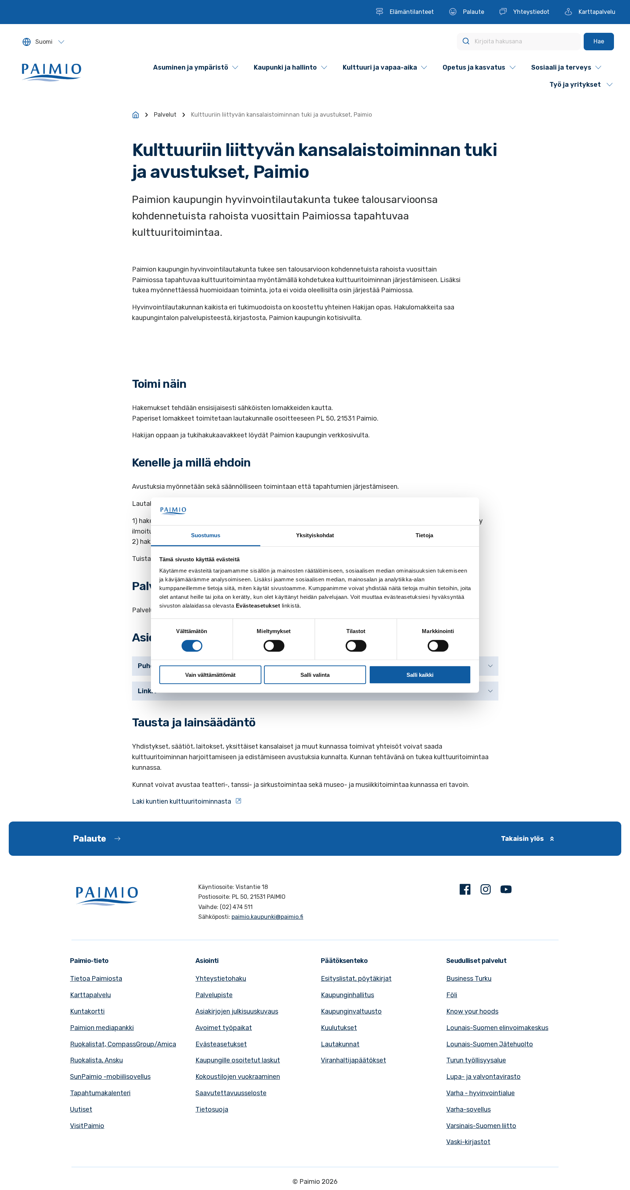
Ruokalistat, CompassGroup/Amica (123, 1044)
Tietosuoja (211, 1109)
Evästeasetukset (221, 1044)
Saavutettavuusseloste (231, 1093)
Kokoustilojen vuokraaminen (237, 1077)
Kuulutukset (339, 1028)
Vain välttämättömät (210, 675)
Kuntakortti (87, 1011)
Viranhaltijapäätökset (353, 1060)
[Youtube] (506, 891)
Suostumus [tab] (206, 535)
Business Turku (468, 979)
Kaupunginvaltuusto (351, 1011)
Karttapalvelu (90, 995)
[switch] (274, 645)
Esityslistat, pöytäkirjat (356, 979)
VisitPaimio (87, 1126)
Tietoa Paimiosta (96, 979)
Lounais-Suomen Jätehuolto (489, 1044)
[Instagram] (485, 891)
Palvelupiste (214, 995)
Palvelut (165, 114)
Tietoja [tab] (424, 535)
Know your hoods (472, 1011)
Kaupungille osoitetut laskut (237, 1060)
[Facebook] (465, 891)
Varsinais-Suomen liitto (481, 1126)
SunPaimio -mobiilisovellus (110, 1077)
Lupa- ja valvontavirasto (483, 1077)
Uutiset (81, 1109)
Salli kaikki (420, 675)
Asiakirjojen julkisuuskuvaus (236, 1011)
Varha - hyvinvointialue (480, 1093)
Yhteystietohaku (220, 979)
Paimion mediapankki (102, 1028)
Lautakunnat (340, 1044)
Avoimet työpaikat (223, 1028)
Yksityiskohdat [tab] (315, 535)
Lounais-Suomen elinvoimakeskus (497, 1028)
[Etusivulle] (135, 114)
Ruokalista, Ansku (96, 1060)
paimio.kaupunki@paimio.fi (267, 916)
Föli (451, 995)
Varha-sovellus (468, 1109)
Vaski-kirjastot (468, 1142)
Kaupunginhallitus (347, 995)
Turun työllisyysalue (476, 1060)
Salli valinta (315, 675)
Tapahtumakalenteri (100, 1093)
